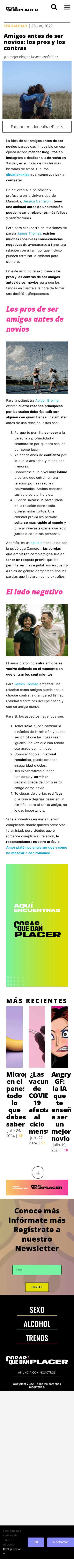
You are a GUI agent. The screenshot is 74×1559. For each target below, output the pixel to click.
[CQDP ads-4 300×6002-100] (37, 866)
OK (36, 1542)
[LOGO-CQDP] (22, 9)
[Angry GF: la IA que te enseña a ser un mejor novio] (59, 1037)
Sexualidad (15, 25)
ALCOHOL (37, 1323)
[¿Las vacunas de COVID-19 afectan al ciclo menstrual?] (37, 1037)
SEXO (37, 1309)
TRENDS (37, 1337)
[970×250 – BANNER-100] (37, 1181)
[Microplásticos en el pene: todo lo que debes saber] (14, 1037)
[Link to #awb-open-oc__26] (67, 7)
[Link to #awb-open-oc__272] (54, 7)
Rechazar (60, 1542)
